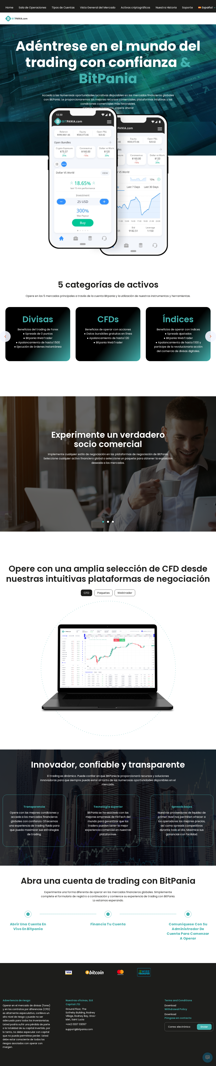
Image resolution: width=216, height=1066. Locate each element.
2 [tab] (108, 522)
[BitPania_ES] (20, 18)
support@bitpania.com (79, 1029)
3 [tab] (113, 522)
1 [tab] (103, 522)
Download (170, 1005)
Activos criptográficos (135, 7)
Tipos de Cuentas (63, 7)
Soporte (187, 7)
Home (9, 7)
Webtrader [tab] (124, 593)
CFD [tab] (86, 593)
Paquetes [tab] (103, 593)
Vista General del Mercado (97, 7)
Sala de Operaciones (32, 7)
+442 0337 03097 (76, 1024)
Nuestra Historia (166, 7)
